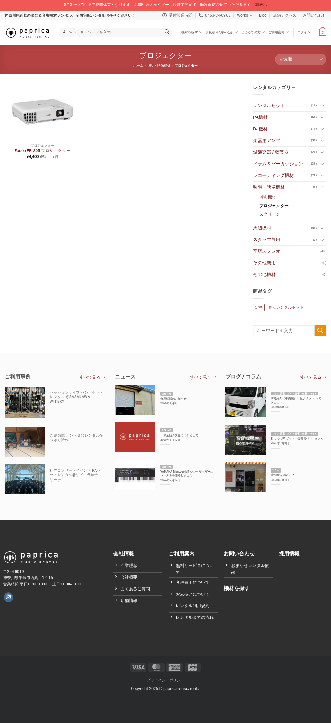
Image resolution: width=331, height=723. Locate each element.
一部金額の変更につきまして (179, 435)
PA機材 (260, 117)
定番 (259, 307)
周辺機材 (262, 228)
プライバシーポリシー (165, 680)
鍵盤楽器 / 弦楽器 (271, 152)
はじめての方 (251, 32)
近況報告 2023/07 (282, 475)
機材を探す (189, 32)
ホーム (138, 65)
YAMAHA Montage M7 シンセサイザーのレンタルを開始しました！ (186, 473)
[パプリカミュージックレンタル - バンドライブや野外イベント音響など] (27, 32)
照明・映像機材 (159, 65)
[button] (304, 32)
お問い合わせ (314, 15)
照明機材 (267, 197)
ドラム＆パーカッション (278, 164)
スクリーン (269, 214)
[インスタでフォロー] (8, 597)
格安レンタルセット (286, 307)
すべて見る (90, 377)
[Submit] (167, 33)
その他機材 (264, 274)
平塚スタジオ (266, 251)
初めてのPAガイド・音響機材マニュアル (297, 438)
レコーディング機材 (273, 175)
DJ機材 (260, 129)
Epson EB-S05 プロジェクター (42, 150)
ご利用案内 (276, 32)
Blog (263, 15)
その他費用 (264, 263)
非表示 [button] (261, 4)
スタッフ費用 (266, 239)
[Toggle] (322, 105)
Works (242, 15)
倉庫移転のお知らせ (173, 398)
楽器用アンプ (266, 140)
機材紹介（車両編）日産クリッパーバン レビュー (297, 400)
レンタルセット (269, 105)
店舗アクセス (284, 15)
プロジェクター (274, 205)
